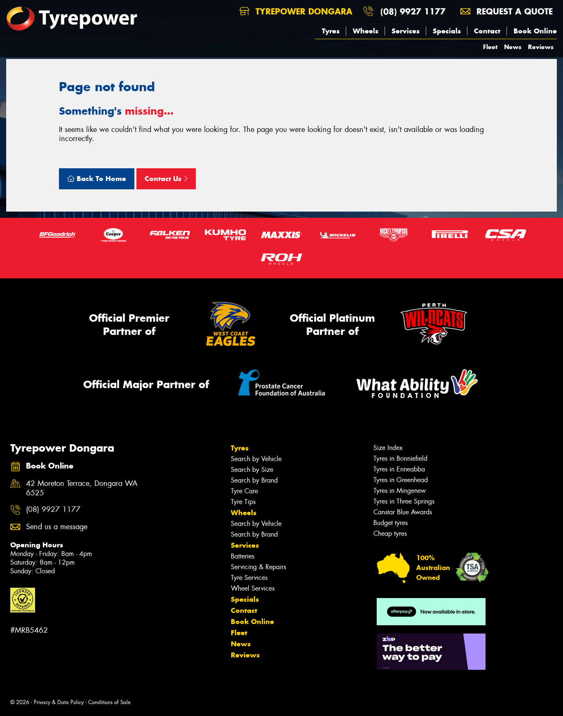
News (512, 47)
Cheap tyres (390, 533)
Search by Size (252, 469)
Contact (487, 30)
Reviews (541, 47)
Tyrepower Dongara (302, 11)
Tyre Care (244, 491)
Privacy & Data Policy (59, 702)
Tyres (331, 30)
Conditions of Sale (109, 702)
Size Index (388, 447)
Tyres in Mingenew (399, 490)
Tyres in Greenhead (400, 480)
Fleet (490, 47)
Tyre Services (249, 577)
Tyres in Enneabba (399, 469)
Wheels (365, 30)
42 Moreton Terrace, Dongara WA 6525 (82, 488)
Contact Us (164, 178)
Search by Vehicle (256, 459)
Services (406, 30)
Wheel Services (252, 588)
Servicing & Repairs (258, 567)
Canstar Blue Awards (402, 512)
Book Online (535, 30)
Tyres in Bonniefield (400, 458)
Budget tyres (390, 522)
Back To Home (100, 178)
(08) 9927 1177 (413, 11)
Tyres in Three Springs (403, 501)
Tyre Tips (243, 501)
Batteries (242, 556)
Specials (447, 30)
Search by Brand (254, 480)
